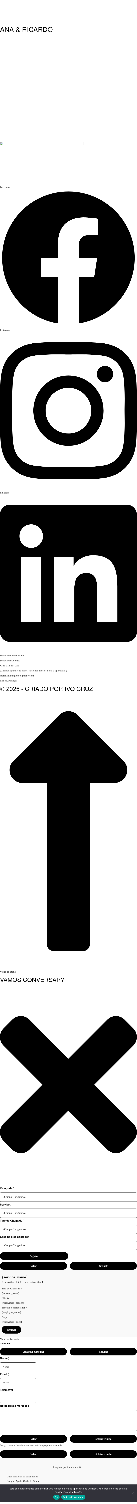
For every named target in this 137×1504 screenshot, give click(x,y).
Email (4, 1374)
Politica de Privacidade (12, 655)
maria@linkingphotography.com (17, 675)
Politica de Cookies (10, 660)
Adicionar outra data (33, 1351)
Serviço (5, 1204)
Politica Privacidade (73, 1497)
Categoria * (7, 1188)
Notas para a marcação (14, 1406)
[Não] (132, 1493)
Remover (11, 1329)
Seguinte (34, 1256)
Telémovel (7, 1390)
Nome (4, 1358)
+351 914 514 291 (9, 665)
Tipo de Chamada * (12, 1220)
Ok (56, 1497)
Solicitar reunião (103, 1438)
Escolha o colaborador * (15, 1237)
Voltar (33, 1266)
